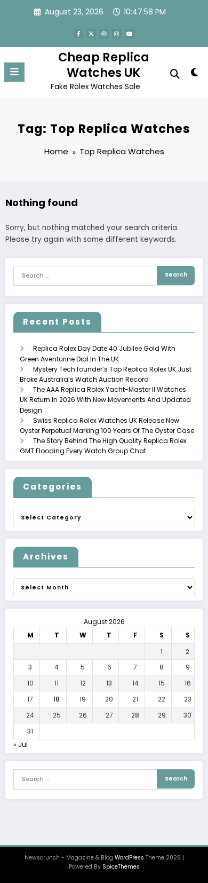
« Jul (20, 744)
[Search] (174, 74)
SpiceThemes (121, 867)
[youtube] (129, 33)
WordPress (129, 858)
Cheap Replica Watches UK (103, 65)
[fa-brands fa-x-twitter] (91, 33)
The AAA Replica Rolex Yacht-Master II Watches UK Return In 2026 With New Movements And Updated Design (105, 399)
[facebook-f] (78, 33)
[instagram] (117, 33)
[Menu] (14, 72)
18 (56, 699)
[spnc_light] (194, 74)
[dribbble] (104, 33)
